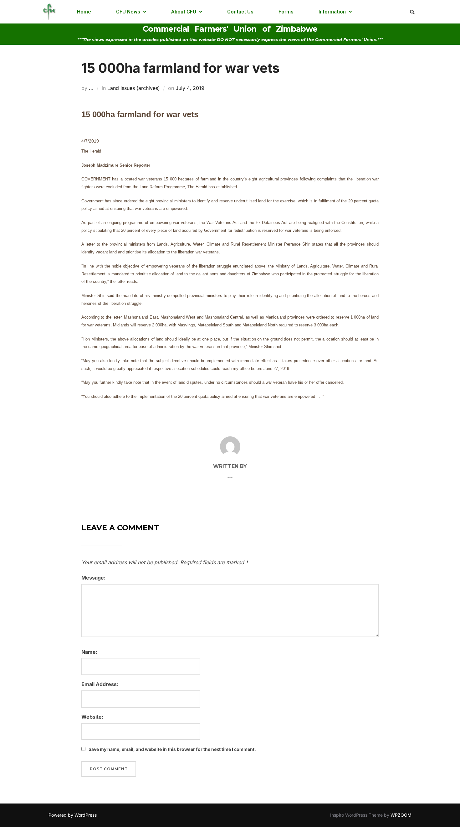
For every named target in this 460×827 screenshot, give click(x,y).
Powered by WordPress (73, 815)
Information (332, 12)
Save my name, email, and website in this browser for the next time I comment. (172, 749)
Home (84, 12)
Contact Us (240, 12)
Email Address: (99, 684)
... (91, 88)
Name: (89, 652)
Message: (93, 578)
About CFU (183, 12)
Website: (92, 717)
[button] (131, 12)
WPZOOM (401, 815)
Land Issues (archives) (133, 88)
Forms (286, 12)
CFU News (128, 12)
